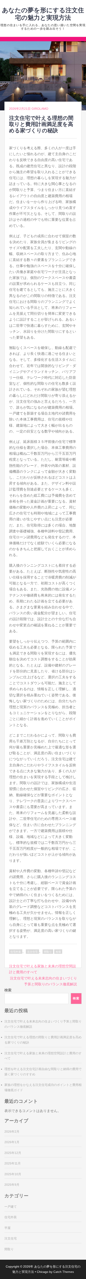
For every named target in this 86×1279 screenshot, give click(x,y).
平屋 (7, 1228)
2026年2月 (11, 1131)
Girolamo (40, 108)
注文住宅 (32, 951)
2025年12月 (12, 1153)
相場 (58, 951)
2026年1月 (11, 1142)
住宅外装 (15, 951)
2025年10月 (12, 1174)
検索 (7, 990)
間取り (48, 951)
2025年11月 (12, 1163)
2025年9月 (11, 1184)
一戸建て (10, 1206)
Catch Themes (63, 1272)
